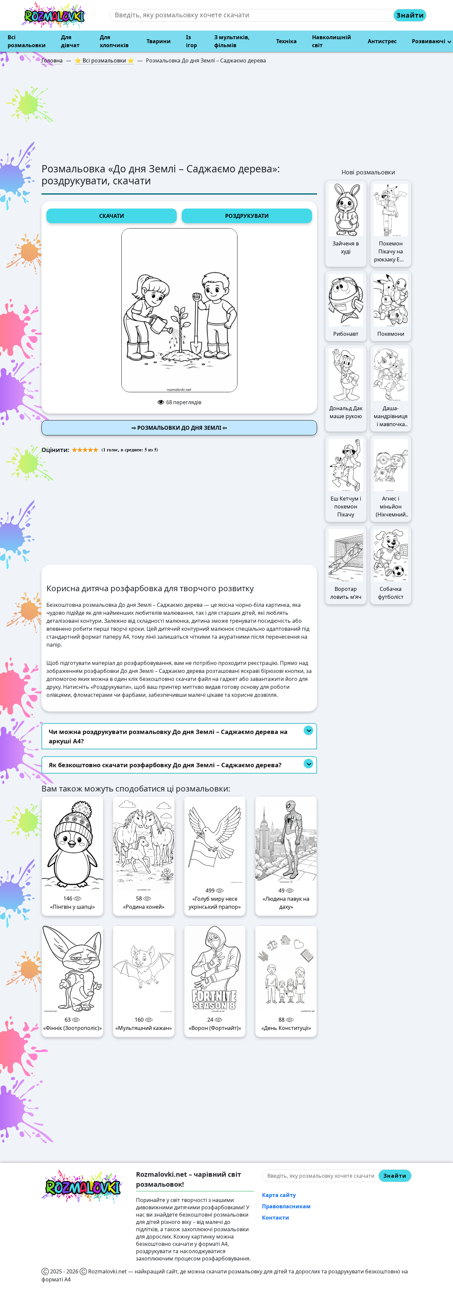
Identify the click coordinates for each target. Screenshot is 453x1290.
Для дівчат (70, 41)
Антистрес (382, 41)
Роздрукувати (247, 216)
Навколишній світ (331, 41)
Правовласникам (286, 1206)
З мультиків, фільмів (232, 41)
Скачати (111, 216)
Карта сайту (279, 1195)
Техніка (286, 41)
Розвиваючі (428, 41)
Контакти (275, 1217)
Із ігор (191, 41)
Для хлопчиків (114, 41)
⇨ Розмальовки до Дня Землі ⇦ (179, 427)
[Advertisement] (226, 116)
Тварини (159, 41)
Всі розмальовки (27, 41)
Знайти (410, 15)
